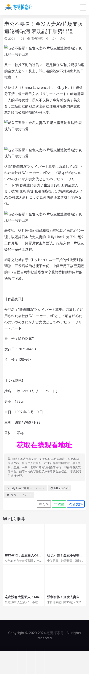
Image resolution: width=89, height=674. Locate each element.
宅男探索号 (55, 632)
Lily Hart (65, 87)
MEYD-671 (26, 338)
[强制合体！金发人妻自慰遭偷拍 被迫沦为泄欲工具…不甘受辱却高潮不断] (65, 579)
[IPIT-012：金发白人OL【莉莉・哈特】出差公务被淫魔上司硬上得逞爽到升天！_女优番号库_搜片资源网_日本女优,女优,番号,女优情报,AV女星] (23, 537)
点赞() (77, 504)
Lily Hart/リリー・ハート (28, 488)
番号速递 (37, 38)
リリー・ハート (54, 93)
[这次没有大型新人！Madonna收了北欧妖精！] (23, 579)
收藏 (60, 504)
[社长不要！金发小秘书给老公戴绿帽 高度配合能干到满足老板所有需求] (65, 537)
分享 (45, 504)
